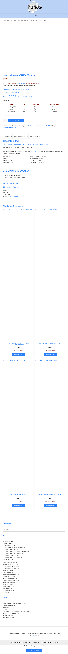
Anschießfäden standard (9, 127)
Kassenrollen (6, 584)
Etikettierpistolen (8, 545)
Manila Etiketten (7, 570)
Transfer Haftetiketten (9, 578)
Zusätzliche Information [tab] (21, 136)
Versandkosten (21, 83)
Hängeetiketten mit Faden (10, 568)
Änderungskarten (7, 590)
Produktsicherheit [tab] (35, 136)
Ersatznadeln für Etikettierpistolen (13, 547)
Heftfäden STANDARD (23, 20)
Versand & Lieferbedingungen (11, 613)
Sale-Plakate (6, 588)
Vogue (34, 635)
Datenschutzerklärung (9, 605)
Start (4, 20)
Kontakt (5, 609)
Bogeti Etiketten (7, 572)
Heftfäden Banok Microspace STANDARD (15, 551)
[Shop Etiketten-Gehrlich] (34, 6)
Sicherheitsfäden (8, 559)
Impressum (6, 607)
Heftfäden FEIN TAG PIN (11, 555)
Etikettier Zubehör (12, 20)
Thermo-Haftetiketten (9, 576)
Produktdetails (18, 355)
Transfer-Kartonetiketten (9, 564)
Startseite (5, 592)
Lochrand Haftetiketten (9, 582)
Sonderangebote (7, 541)
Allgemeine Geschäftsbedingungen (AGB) (14, 603)
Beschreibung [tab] (8, 136)
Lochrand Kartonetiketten (10, 574)
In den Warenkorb (16, 121)
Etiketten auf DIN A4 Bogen (10, 580)
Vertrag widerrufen (8, 615)
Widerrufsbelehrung (8, 617)
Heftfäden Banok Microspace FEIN (13, 557)
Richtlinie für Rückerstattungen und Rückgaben (16, 611)
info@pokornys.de (13, 196)
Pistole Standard (34, 151)
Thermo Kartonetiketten (9, 562)
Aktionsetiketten (7, 586)
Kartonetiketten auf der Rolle (11, 566)
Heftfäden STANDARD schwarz (12, 553)
